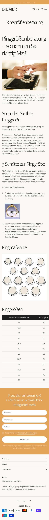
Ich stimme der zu (21, 432)
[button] (33, 9)
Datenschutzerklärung (26, 432)
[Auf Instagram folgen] (24, 501)
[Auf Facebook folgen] (18, 501)
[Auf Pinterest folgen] (31, 501)
